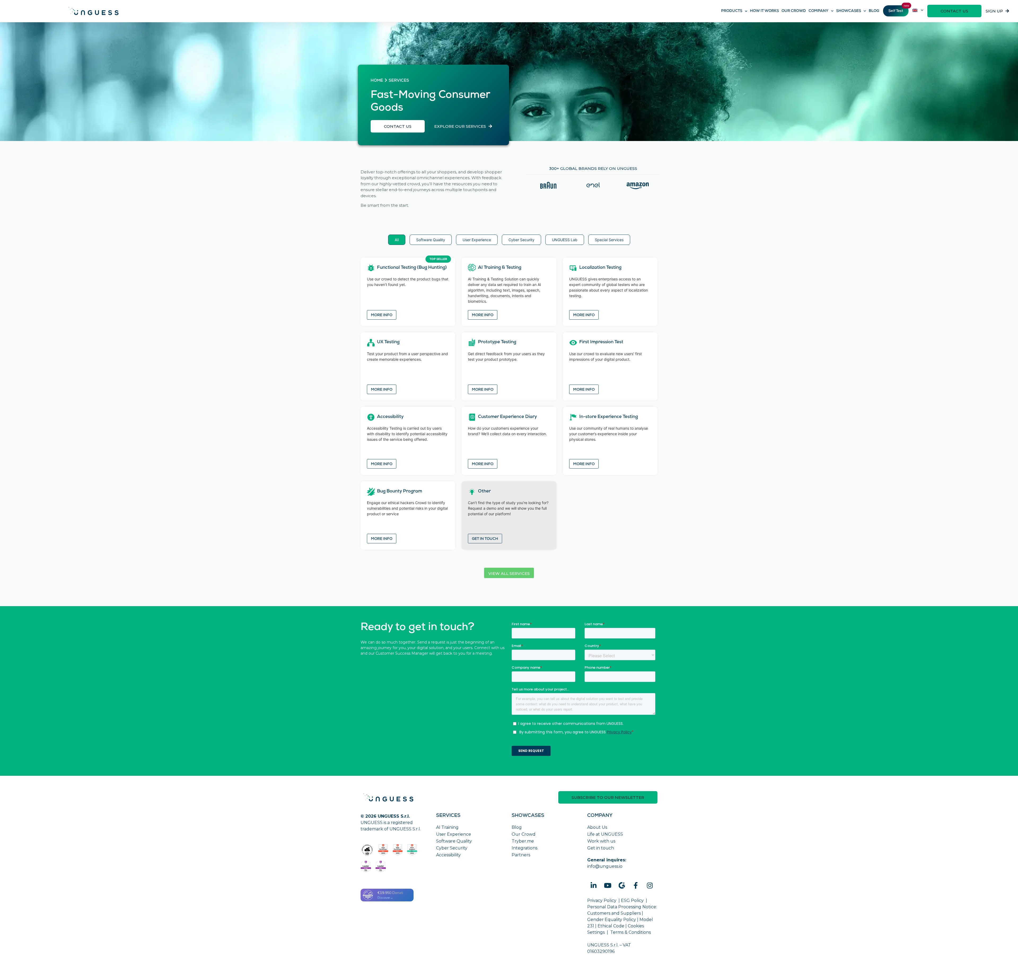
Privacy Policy (601, 900)
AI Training (447, 827)
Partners (521, 854)
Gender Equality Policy (611, 919)
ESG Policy (632, 900)
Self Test (895, 11)
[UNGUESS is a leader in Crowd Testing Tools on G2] (383, 850)
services (399, 81)
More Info (381, 315)
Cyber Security (451, 848)
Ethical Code (611, 925)
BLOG (874, 11)
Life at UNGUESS (605, 834)
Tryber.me (523, 841)
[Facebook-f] (635, 885)
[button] (954, 11)
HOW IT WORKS (764, 11)
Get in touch (485, 539)
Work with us (601, 841)
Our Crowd (524, 834)
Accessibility (448, 854)
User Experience (453, 834)
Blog (517, 827)
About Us (597, 827)
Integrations (524, 848)
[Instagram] (649, 885)
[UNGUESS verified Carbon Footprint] (367, 850)
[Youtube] (607, 885)
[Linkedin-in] (593, 885)
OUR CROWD (794, 11)
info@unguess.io (604, 866)
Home (377, 81)
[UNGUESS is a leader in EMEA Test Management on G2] (380, 867)
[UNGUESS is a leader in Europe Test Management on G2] (366, 867)
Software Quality (454, 841)
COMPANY (818, 11)
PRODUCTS (731, 11)
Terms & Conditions (630, 932)
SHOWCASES (848, 11)
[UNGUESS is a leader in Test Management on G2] (398, 850)
